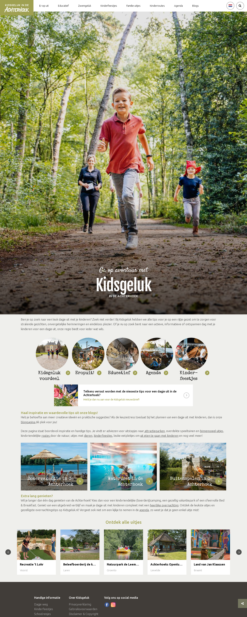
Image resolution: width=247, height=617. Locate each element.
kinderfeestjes (103, 435)
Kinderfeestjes (109, 5)
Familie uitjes (133, 5)
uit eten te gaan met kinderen (159, 435)
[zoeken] (240, 6)
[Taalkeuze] (230, 6)
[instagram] (113, 604)
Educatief (63, 5)
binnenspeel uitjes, (212, 431)
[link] (123, 395)
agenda (144, 510)
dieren (88, 435)
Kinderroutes (157, 5)
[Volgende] (239, 552)
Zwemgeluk (84, 5)
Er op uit (44, 5)
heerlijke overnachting (164, 505)
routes (45, 435)
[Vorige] (8, 552)
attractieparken (154, 431)
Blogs (195, 5)
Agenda (178, 5)
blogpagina (28, 422)
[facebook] (107, 604)
